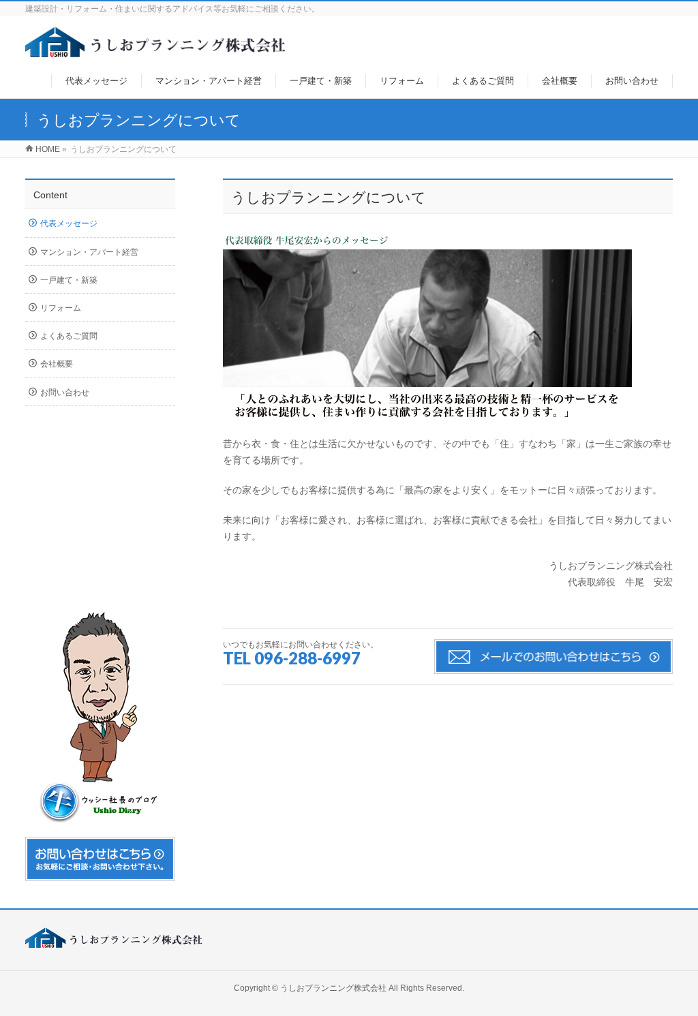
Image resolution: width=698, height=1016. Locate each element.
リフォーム (60, 308)
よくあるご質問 (68, 336)
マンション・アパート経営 (89, 252)
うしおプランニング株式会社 (333, 988)
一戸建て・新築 (68, 280)
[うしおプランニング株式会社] (155, 50)
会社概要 (56, 364)
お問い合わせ (64, 392)
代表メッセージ (68, 223)
